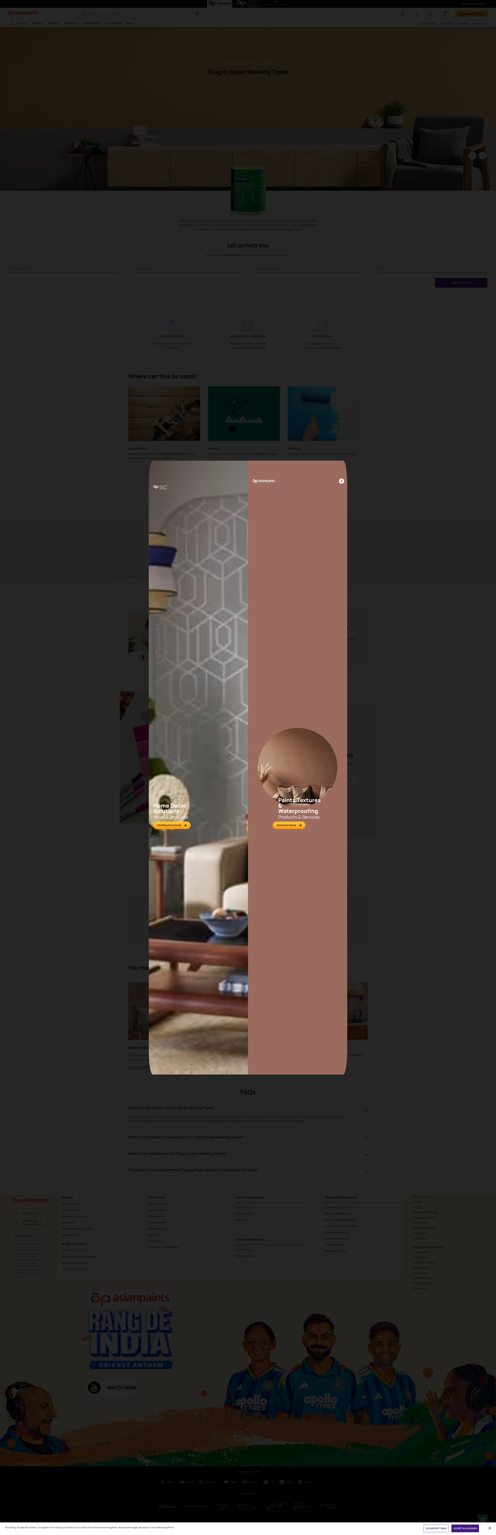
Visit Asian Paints (286, 825)
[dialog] (248, 767)
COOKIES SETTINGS (436, 1528)
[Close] (341, 481)
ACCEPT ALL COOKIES (465, 1528)
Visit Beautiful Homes (169, 825)
